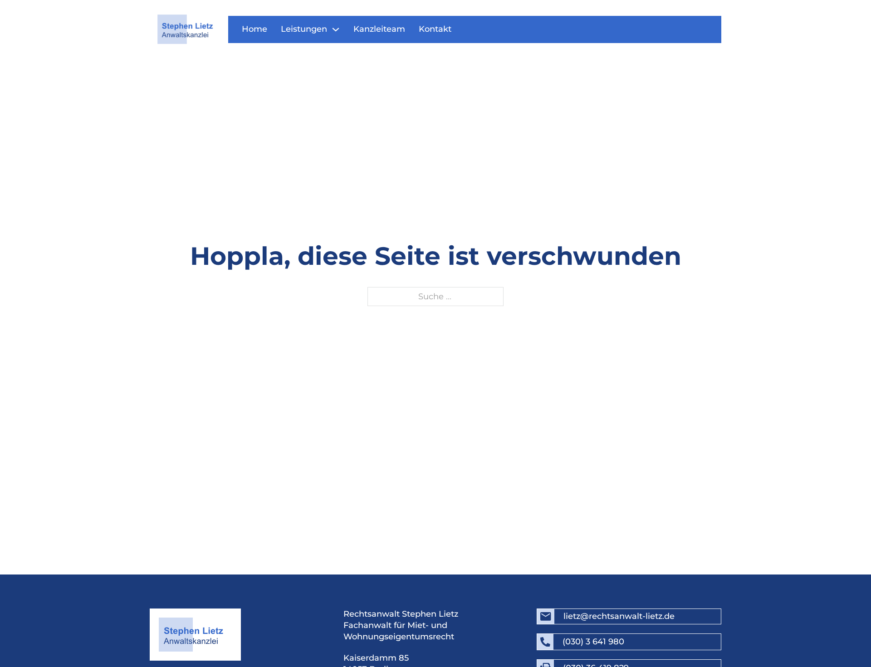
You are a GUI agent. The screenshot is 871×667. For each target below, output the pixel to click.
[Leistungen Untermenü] (336, 29)
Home (254, 29)
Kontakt (435, 29)
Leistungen (304, 29)
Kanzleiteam (379, 29)
